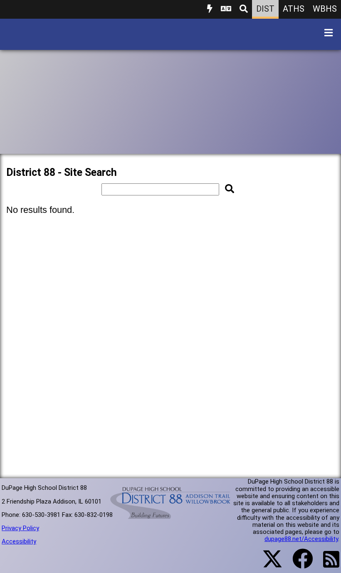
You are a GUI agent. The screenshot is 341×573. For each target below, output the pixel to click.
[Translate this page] (226, 9)
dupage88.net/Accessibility (301, 539)
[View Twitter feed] (268, 564)
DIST (265, 9)
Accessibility (19, 541)
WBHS (325, 9)
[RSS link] (327, 564)
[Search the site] (243, 9)
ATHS (293, 9)
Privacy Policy (20, 528)
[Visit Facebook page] (297, 564)
